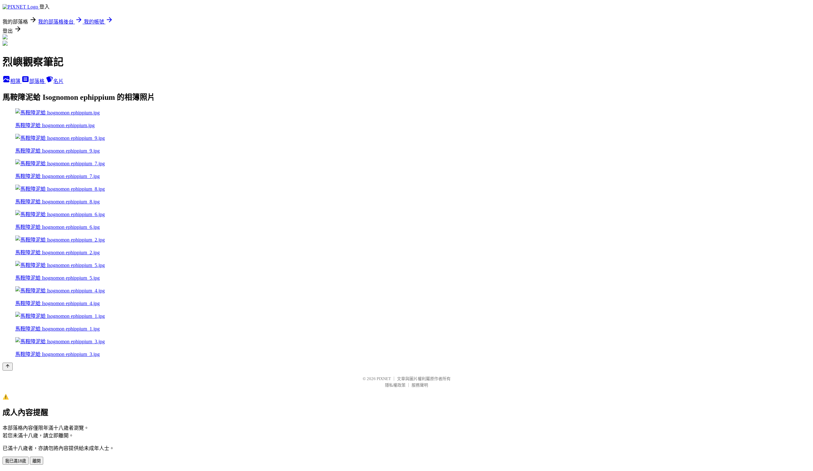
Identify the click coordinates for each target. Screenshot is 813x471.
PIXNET (384, 378)
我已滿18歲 (15, 461)
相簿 (16, 81)
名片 (58, 81)
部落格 (37, 81)
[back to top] (8, 367)
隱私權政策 (395, 385)
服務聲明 (420, 385)
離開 (36, 461)
